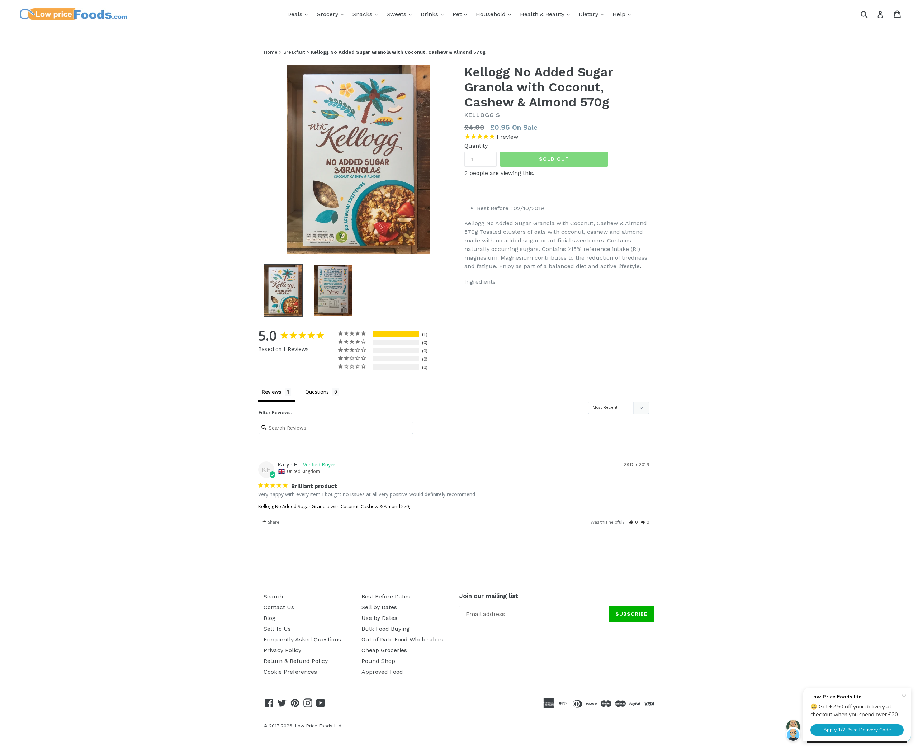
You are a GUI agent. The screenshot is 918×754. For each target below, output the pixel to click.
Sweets (401, 14)
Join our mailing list (488, 595)
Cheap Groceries (384, 650)
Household (495, 14)
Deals (299, 14)
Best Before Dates (385, 596)
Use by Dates (379, 618)
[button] (633, 522)
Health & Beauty (546, 14)
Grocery (332, 14)
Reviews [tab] (271, 391)
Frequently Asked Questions (302, 639)
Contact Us (279, 607)
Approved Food (382, 671)
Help (623, 14)
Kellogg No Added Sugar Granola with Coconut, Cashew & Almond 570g (334, 506)
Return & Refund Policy (296, 661)
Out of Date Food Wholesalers (402, 639)
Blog (269, 618)
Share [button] (273, 522)
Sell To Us (277, 628)
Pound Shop (378, 661)
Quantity (476, 145)
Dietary (593, 14)
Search (273, 596)
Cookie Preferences (290, 671)
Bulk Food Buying (385, 628)
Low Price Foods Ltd (318, 726)
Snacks (366, 14)
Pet (461, 14)
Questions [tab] (317, 391)
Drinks (434, 14)
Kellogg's (482, 115)
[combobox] (869, 14)
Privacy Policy (282, 650)
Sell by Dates (379, 607)
